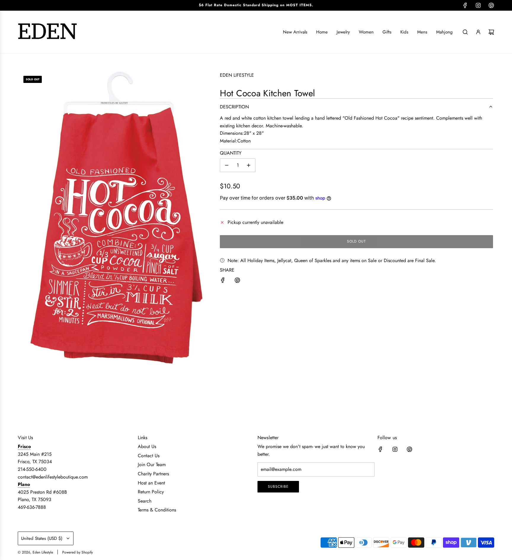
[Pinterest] (491, 5)
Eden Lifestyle (237, 75)
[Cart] (491, 31)
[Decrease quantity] (226, 165)
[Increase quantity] (248, 165)
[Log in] (478, 31)
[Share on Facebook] (222, 281)
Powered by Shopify (77, 552)
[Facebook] (465, 5)
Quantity (230, 153)
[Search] (465, 31)
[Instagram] (478, 5)
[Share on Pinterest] (237, 281)
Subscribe (278, 486)
